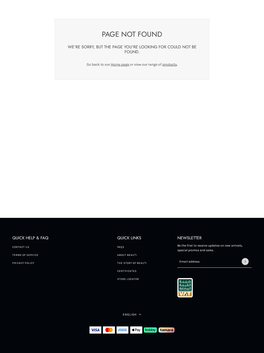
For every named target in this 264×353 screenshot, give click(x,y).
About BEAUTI (127, 255)
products (169, 64)
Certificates (127, 271)
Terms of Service (25, 255)
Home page (120, 64)
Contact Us (20, 247)
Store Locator (128, 279)
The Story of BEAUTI (132, 263)
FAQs (120, 247)
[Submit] (245, 261)
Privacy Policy (23, 263)
